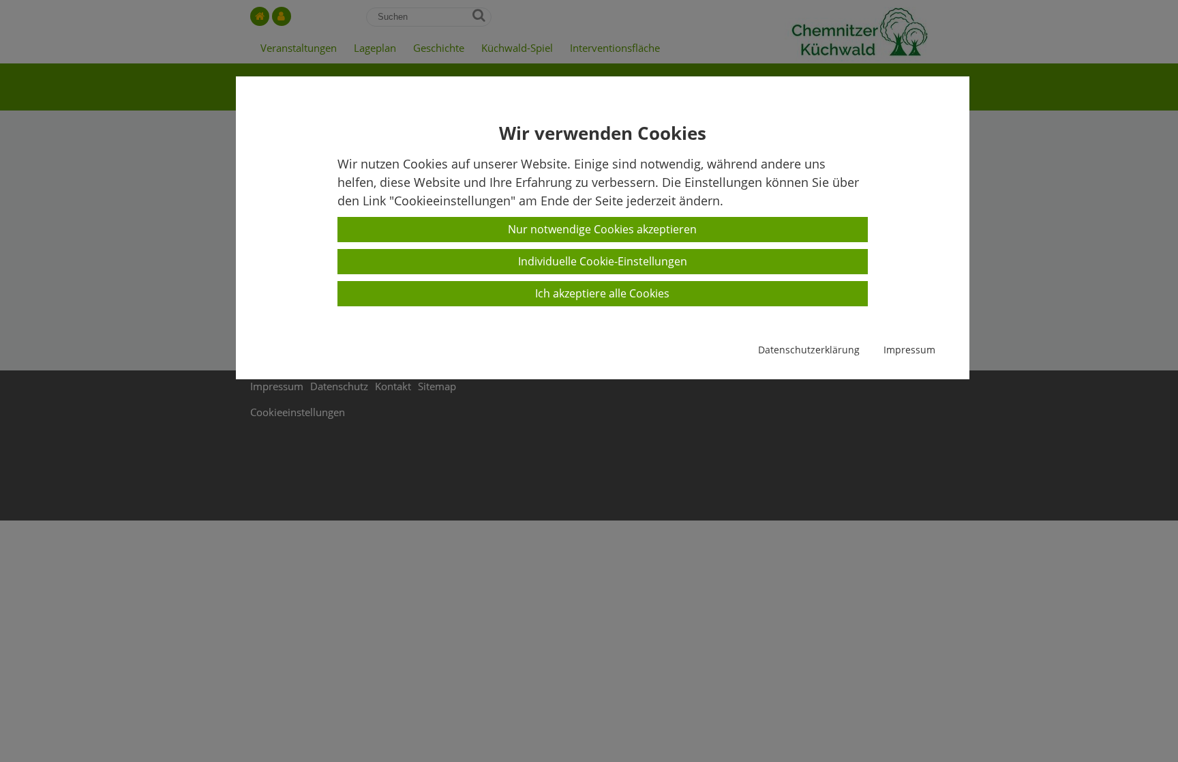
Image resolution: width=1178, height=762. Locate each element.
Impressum (909, 349)
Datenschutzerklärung (809, 349)
